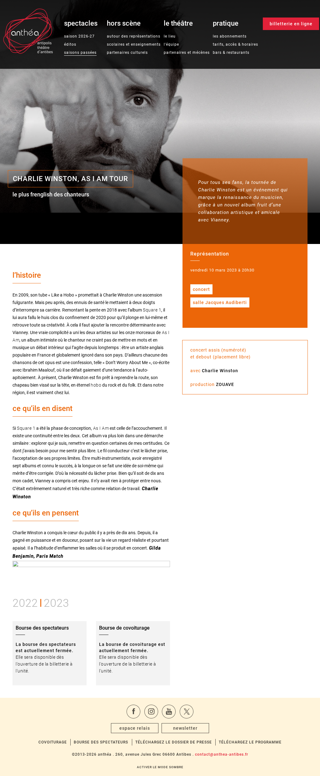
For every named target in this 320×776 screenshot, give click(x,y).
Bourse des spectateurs (101, 742)
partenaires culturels (127, 52)
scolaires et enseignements (134, 44)
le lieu (170, 36)
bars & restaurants (231, 52)
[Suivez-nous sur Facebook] (133, 711)
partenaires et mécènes (187, 52)
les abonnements (230, 36)
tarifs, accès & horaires (235, 44)
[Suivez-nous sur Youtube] (169, 711)
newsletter (185, 728)
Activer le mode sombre (160, 767)
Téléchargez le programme (250, 742)
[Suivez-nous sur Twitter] (186, 711)
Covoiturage (52, 742)
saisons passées (80, 52)
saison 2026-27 (79, 36)
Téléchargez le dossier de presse (173, 742)
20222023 (40, 602)
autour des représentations (133, 36)
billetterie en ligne (291, 23)
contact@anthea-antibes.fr (221, 754)
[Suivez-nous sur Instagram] (151, 711)
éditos (70, 44)
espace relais (134, 728)
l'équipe (171, 44)
